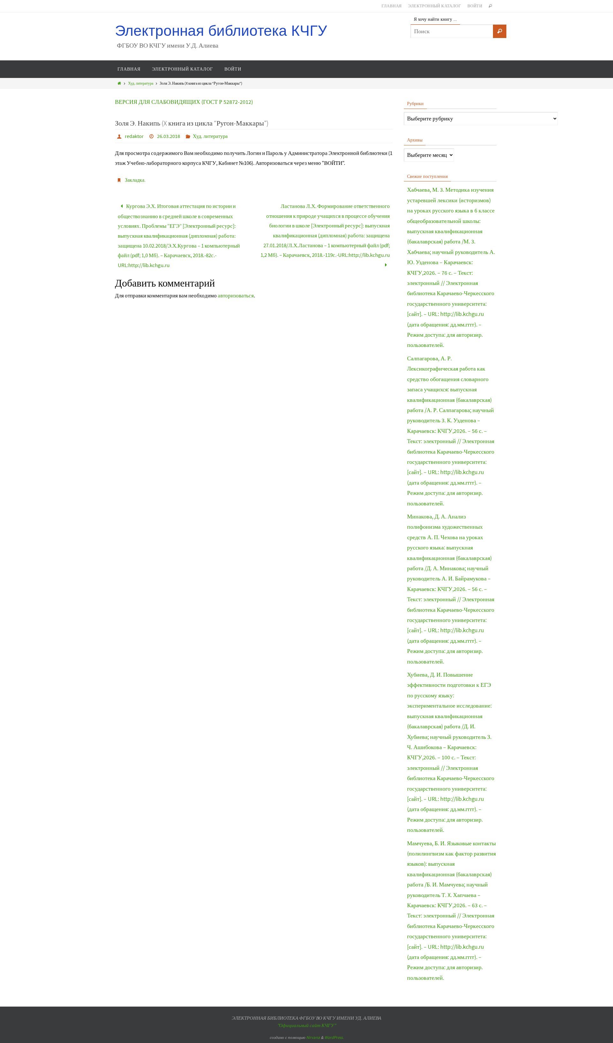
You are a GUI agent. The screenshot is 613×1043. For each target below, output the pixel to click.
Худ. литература (140, 83)
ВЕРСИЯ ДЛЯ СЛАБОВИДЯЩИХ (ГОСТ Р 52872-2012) (184, 101)
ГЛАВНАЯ (392, 6)
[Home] (119, 83)
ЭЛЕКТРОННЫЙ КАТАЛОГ (434, 6)
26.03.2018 (168, 136)
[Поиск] (499, 31)
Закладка (134, 180)
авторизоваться (236, 295)
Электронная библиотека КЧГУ (221, 31)
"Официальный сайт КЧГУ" (306, 1025)
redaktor (134, 136)
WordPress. (334, 1037)
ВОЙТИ (474, 6)
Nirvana (313, 1037)
